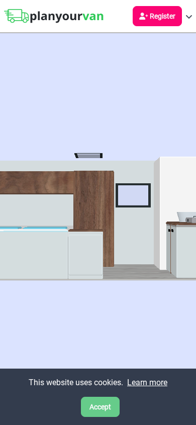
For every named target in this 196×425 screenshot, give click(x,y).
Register (162, 16)
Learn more (147, 382)
